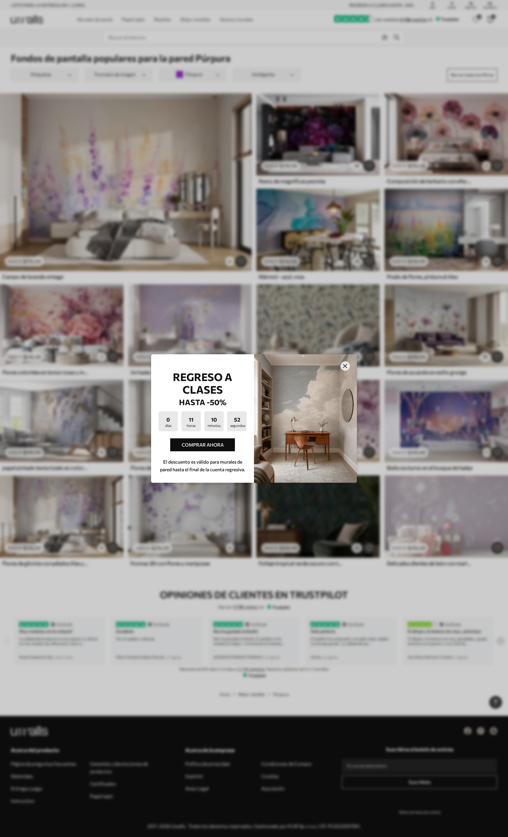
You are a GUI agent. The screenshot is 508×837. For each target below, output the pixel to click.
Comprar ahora (203, 444)
